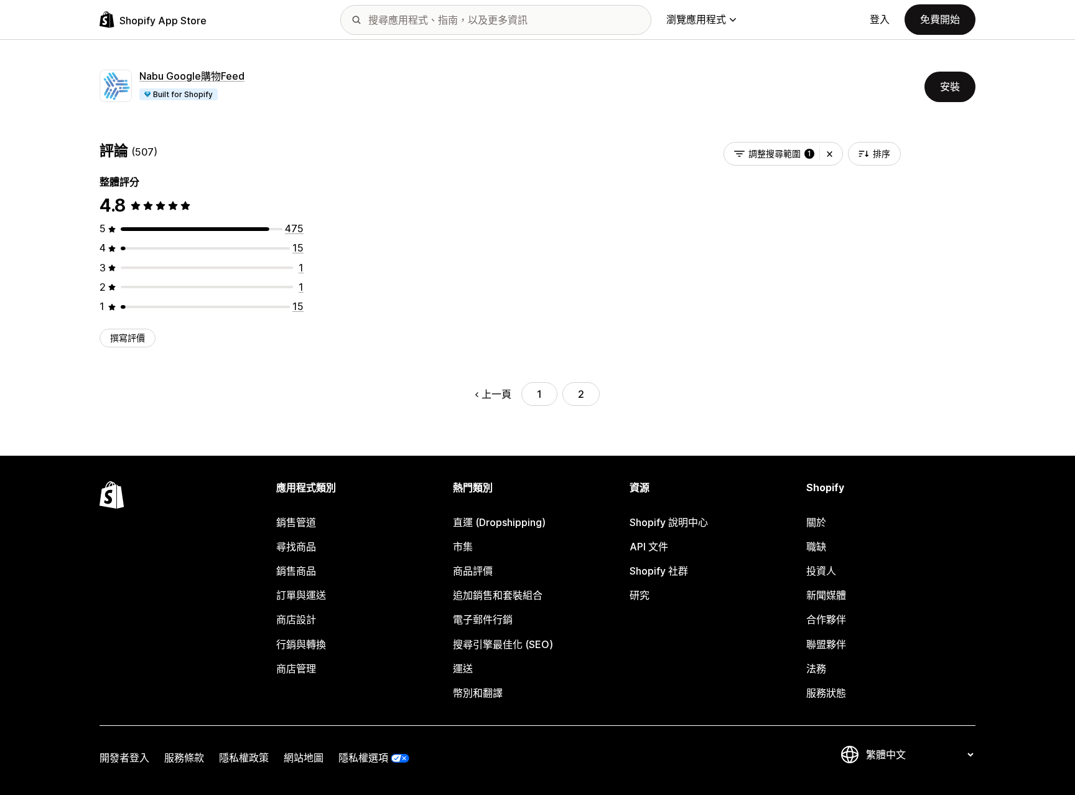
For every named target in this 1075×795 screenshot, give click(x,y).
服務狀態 (826, 693)
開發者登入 (124, 757)
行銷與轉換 (301, 644)
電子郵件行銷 (483, 619)
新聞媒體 (826, 595)
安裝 (950, 86)
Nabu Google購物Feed (191, 76)
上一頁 (496, 394)
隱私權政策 (244, 757)
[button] (829, 154)
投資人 (821, 571)
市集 (463, 546)
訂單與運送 (301, 595)
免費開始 (940, 19)
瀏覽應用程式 (696, 19)
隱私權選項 (363, 757)
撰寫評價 (127, 337)
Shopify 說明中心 (669, 522)
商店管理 (296, 668)
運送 (463, 668)
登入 (880, 19)
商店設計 (296, 619)
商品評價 (473, 571)
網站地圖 (303, 757)
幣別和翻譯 (478, 693)
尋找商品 (296, 546)
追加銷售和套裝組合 (497, 595)
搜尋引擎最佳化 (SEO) (503, 644)
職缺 (816, 546)
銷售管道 (296, 522)
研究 (639, 595)
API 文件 (649, 546)
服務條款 (184, 757)
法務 (816, 668)
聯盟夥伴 (826, 644)
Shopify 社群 (659, 571)
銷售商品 (296, 571)
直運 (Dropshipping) (499, 522)
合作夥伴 (826, 619)
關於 (816, 522)
